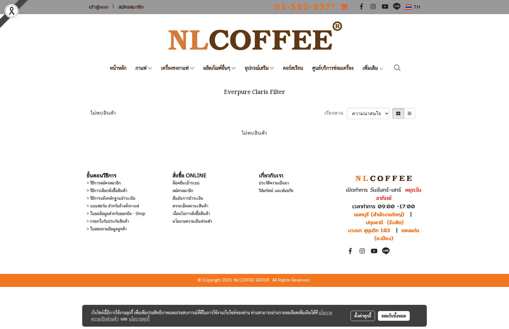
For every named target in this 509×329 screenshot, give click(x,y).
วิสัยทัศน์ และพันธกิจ (276, 190)
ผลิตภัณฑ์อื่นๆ (217, 68)
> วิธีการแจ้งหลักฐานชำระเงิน (111, 197)
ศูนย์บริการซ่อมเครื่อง (332, 68)
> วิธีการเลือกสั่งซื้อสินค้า (107, 190)
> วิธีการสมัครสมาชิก (104, 182)
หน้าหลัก (118, 68)
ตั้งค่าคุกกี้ (362, 315)
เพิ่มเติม (371, 68)
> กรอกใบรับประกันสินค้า (108, 220)
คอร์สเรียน (293, 68)
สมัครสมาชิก (131, 7)
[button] (397, 68)
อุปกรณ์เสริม (257, 68)
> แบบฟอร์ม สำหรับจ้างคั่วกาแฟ (113, 205)
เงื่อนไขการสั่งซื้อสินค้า (191, 213)
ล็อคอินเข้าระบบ (186, 182)
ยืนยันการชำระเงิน (188, 197)
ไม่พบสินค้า (103, 113)
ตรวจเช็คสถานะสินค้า (190, 205)
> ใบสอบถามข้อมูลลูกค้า (107, 228)
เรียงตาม (335, 113)
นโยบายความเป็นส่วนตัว (192, 220)
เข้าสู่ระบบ (98, 7)
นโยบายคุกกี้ (139, 318)
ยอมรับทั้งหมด (393, 315)
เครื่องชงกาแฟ (175, 68)
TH (416, 7)
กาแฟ (141, 68)
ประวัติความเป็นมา (274, 182)
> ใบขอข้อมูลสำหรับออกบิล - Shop (116, 213)
